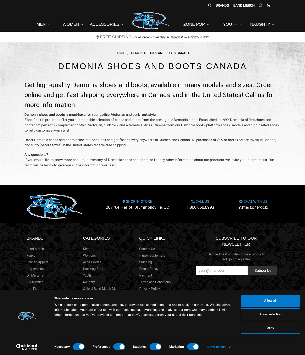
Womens (89, 255)
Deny (270, 327)
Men (42, 24)
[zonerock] (268, 5)
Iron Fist (33, 289)
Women (71, 24)
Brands (222, 5)
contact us (258, 160)
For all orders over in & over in (154, 37)
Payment (145, 275)
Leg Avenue (35, 269)
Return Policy (149, 269)
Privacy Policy (149, 289)
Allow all (270, 300)
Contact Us (147, 249)
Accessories (105, 24)
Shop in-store (137, 205)
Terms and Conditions (155, 282)
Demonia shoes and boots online (59, 140)
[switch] (119, 346)
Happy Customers (152, 255)
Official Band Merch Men (100, 289)
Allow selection (270, 314)
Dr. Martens (35, 275)
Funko (31, 255)
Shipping (145, 262)
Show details (216, 347)
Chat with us (253, 205)
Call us (200, 205)
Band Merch (244, 5)
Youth (231, 24)
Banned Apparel (38, 262)
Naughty (260, 24)
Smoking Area (93, 269)
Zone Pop (194, 24)
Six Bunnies (35, 282)
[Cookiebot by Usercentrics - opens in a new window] (27, 347)
